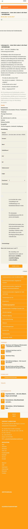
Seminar (4, 132)
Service (4, 456)
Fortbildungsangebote (8, 304)
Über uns (4, 450)
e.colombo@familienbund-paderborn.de (14, 439)
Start (3, 444)
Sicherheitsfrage (5, 243)
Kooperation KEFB (7, 337)
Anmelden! (15, 266)
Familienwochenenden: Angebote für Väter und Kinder (13, 293)
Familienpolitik (5, 452)
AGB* (2, 210)
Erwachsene (5, 180)
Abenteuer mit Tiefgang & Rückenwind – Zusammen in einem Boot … (16, 345)
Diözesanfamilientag (7, 319)
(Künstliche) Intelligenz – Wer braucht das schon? (16, 361)
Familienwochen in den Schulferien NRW (13, 277)
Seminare (4, 448)
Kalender (4, 454)
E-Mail (3, 173)
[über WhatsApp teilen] (6, 386)
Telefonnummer (5, 167)
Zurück (25, 271)
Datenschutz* (2, 221)
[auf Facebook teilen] (2, 386)
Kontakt (4, 458)
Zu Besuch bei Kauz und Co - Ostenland (14, 351)
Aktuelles (4, 446)
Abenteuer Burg (10, 355)
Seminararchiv (6, 333)
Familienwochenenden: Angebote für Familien (11, 281)
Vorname (4, 138)
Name (3, 144)
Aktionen (4, 323)
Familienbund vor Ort (7, 297)
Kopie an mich (2, 241)
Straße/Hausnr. (5, 150)
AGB (20, 254)
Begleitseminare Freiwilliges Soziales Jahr (13, 308)
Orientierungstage (7, 312)
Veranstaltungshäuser (8, 326)
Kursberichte (5, 330)
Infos (2, 196)
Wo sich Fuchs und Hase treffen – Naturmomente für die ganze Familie (15, 367)
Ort (3, 162)
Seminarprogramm (10, 377)
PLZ (3, 156)
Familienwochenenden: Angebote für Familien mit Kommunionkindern (11, 287)
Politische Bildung (7, 315)
